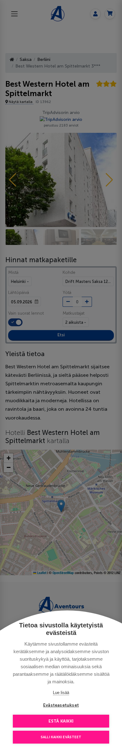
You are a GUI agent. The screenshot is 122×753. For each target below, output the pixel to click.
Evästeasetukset (61, 705)
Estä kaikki (61, 721)
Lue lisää (61, 692)
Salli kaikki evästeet (61, 737)
